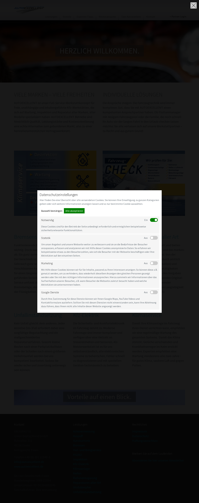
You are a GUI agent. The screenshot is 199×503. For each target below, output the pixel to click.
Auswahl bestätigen (51, 210)
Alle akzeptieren (74, 210)
